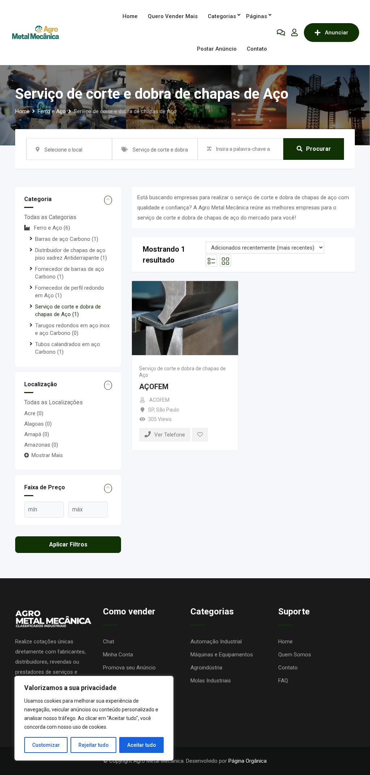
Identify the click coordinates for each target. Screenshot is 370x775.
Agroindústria (206, 667)
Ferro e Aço (52, 228)
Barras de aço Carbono (66, 239)
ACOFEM (159, 400)
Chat (108, 641)
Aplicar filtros (68, 544)
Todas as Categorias (50, 217)
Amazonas (41, 445)
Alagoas (38, 424)
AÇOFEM (153, 386)
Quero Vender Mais (173, 16)
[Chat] (281, 32)
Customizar (46, 745)
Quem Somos (294, 654)
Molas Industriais (210, 680)
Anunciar (336, 32)
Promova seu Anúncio (129, 667)
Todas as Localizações (53, 402)
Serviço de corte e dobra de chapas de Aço (182, 372)
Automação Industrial (216, 641)
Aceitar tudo (141, 745)
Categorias (222, 16)
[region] (93, 718)
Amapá (36, 434)
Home (130, 16)
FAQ (283, 680)
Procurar (318, 148)
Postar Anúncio (217, 49)
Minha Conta (118, 654)
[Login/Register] (294, 32)
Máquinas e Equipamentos (221, 654)
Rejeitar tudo (93, 745)
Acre (33, 413)
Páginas (256, 16)
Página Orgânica (247, 761)
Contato (257, 49)
